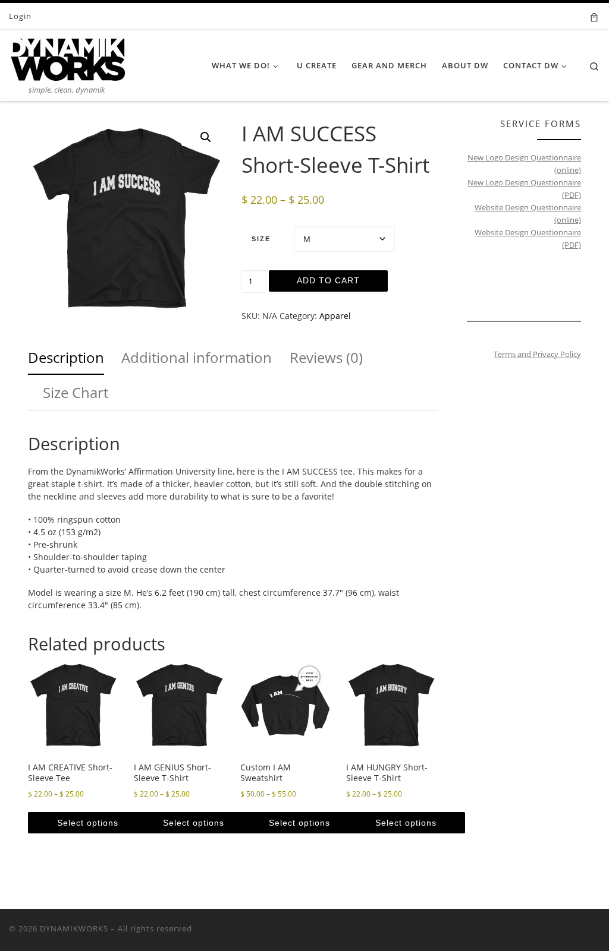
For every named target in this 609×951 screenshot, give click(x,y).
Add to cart (328, 280)
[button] (205, 137)
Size (261, 238)
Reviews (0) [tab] (326, 357)
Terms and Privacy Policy (537, 354)
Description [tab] (66, 357)
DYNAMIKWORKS (74, 928)
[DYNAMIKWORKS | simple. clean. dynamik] (67, 56)
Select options (87, 822)
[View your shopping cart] (594, 16)
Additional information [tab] (196, 357)
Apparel (335, 315)
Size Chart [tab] (75, 392)
